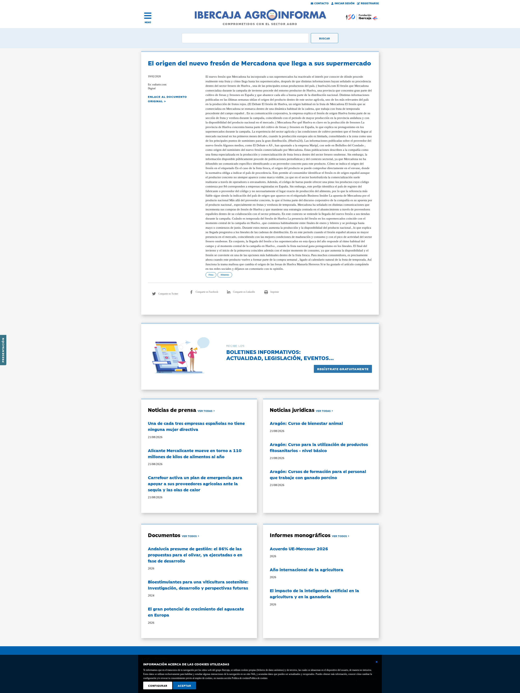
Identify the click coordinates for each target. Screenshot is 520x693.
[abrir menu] (147, 16)
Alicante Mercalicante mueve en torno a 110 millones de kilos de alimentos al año (195, 453)
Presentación (3, 350)
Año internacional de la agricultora (306, 569)
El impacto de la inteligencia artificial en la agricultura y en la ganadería (314, 593)
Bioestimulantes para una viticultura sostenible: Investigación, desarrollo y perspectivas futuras (198, 585)
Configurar (157, 685)
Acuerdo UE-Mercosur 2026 (299, 548)
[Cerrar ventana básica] (376, 661)
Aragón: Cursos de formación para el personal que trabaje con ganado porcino (318, 474)
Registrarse (370, 3)
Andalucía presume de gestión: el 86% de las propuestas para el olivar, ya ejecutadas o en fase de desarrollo (195, 554)
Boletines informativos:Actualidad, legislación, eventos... (280, 354)
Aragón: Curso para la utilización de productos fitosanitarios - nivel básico (319, 447)
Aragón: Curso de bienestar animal (306, 423)
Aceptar (184, 685)
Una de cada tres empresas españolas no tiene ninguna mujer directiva (196, 426)
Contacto (321, 3)
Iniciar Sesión (344, 3)
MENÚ (148, 22)
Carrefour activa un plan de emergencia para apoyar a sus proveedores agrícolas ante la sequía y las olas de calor (195, 483)
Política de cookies (259, 678)
